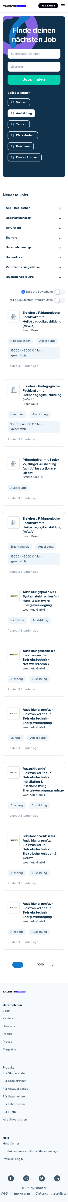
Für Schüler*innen (14, 1081)
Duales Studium (27, 157)
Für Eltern (9, 1112)
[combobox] (11, 67)
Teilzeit (21, 124)
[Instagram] (26, 1178)
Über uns (9, 1026)
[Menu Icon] (62, 5)
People (7, 1034)
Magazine (9, 1049)
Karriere (8, 1018)
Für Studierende (14, 1073)
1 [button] (17, 964)
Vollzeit (21, 102)
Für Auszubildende (15, 1089)
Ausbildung (24, 113)
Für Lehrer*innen (14, 1104)
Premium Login (13, 1159)
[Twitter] (42, 1178)
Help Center (11, 1143)
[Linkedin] (57, 1178)
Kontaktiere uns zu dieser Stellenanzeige (30, 1151)
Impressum (21, 1193)
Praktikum (23, 146)
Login (6, 1011)
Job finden (48, 5)
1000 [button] (40, 964)
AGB (4, 1193)
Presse (7, 1042)
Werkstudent (25, 135)
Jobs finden (34, 79)
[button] (34, 208)
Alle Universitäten (15, 1119)
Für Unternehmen (14, 1096)
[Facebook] (11, 1178)
